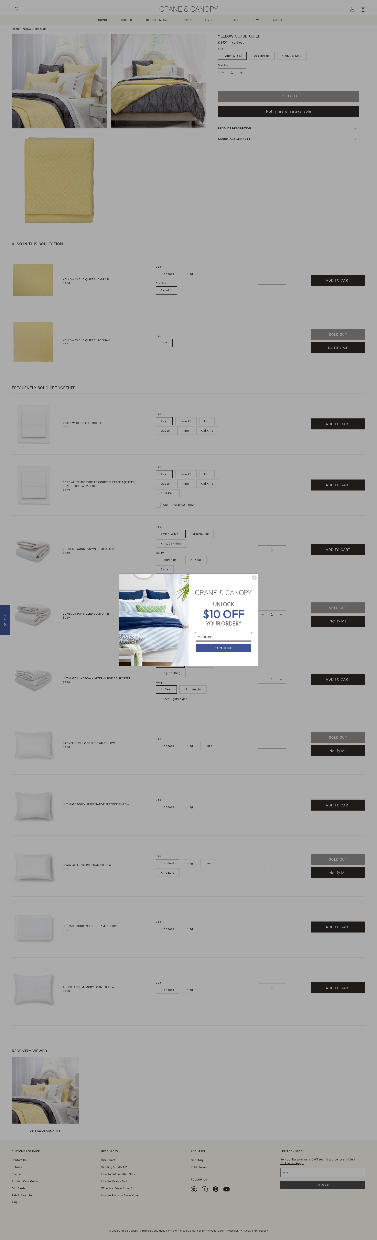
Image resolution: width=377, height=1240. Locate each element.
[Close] (254, 577)
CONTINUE (223, 648)
